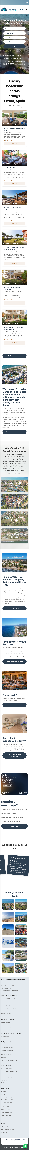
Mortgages (4, 1080)
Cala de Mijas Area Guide (7, 1099)
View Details (14, 143)
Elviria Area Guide (5, 1109)
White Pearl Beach (5, 1036)
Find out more (14, 608)
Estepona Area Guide (6, 1112)
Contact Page (4, 1126)
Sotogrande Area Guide (7, 1118)
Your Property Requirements (8, 1044)
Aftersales (3, 1057)
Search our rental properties (14, 432)
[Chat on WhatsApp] (25, 1146)
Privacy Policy (14, 1143)
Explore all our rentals (14, 356)
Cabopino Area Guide (6, 1106)
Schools (3, 1094)
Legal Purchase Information (8, 1050)
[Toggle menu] (26, 9)
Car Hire (3, 1082)
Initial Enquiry (15, 826)
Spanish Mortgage (6, 1054)
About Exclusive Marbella (7, 1129)
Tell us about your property (14, 661)
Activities (3, 1091)
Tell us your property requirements (14, 755)
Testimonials (4, 1132)
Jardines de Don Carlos (7, 1027)
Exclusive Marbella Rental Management (11, 1008)
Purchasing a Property (7, 1047)
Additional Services (6, 1013)
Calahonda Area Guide (7, 1102)
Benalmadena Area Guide (7, 1097)
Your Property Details (6, 1010)
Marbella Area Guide (6, 1115)
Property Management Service (9, 1060)
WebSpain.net (22, 1147)
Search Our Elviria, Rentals (8, 998)
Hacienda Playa (5, 1025)
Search (15, 46)
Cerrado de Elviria (5, 1022)
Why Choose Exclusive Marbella (9, 1071)
